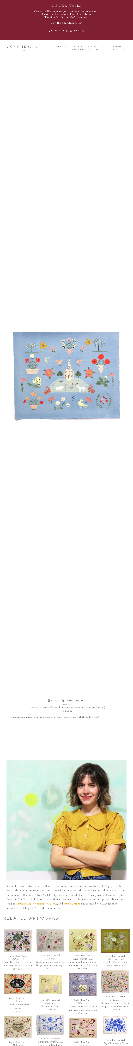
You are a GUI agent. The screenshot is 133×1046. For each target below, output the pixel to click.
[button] (59, 47)
